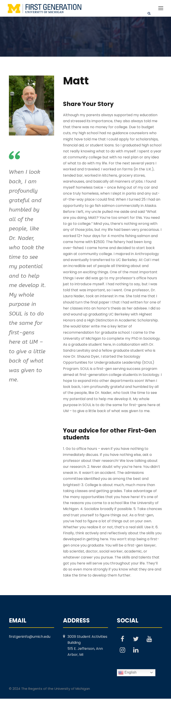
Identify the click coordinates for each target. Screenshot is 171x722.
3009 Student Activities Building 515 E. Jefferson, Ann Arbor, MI (87, 645)
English (130, 672)
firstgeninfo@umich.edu (29, 636)
